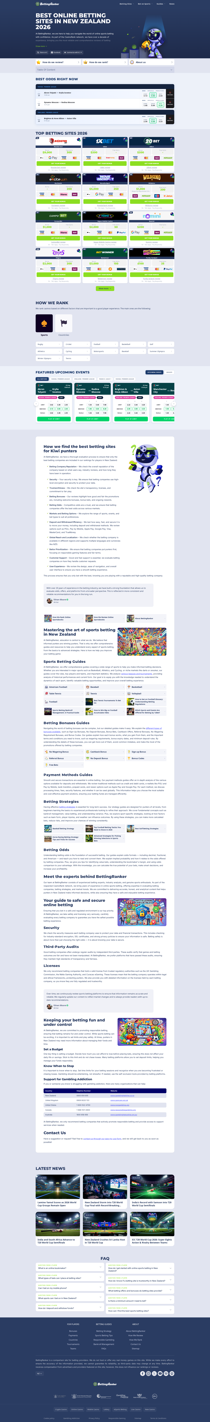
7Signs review (58, 278)
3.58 (135, 409)
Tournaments (73, 1344)
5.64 (97, 409)
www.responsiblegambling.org (123, 1110)
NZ (38, 1373)
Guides (160, 4)
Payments (73, 1335)
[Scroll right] (173, 403)
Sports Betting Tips (104, 1335)
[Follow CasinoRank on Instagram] (148, 1373)
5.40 (97, 405)
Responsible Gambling (104, 1339)
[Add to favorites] (39, 92)
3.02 (51, 405)
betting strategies (67, 807)
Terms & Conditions (158, 1418)
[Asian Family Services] (140, 1396)
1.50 (167, 409)
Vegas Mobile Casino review (105, 242)
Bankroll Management (104, 1344)
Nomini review (152, 242)
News (171, 4)
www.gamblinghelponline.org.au (123, 1115)
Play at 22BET (54, 419)
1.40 (90, 409)
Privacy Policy (94, 1418)
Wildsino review (151, 205)
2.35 (66, 405)
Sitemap (135, 1348)
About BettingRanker (135, 1331)
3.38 (58, 405)
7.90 (104, 405)
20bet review (152, 167)
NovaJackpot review (105, 205)
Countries (73, 1339)
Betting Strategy (103, 1331)
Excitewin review (58, 205)
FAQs (103, 1348)
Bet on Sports (144, 4)
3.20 (143, 405)
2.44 (66, 409)
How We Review (135, 1335)
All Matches (42, 379)
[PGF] (104, 1396)
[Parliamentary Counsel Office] (81, 1396)
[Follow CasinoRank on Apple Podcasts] (171, 1373)
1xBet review (105, 167)
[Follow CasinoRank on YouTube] (160, 1373)
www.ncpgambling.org (119, 1105)
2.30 (128, 409)
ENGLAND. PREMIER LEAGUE (84, 379)
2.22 (128, 405)
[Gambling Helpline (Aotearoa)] (122, 1396)
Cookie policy (49, 1418)
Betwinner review (105, 278)
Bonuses (73, 1331)
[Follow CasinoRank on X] (154, 1373)
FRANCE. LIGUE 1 (105, 379)
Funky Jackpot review (151, 278)
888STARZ (43, 409)
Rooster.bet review (58, 167)
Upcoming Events (154, 372)
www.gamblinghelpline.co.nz (122, 1096)
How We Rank (135, 1339)
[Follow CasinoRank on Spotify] (166, 1373)
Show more (103, 288)
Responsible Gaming (117, 1418)
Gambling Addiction (71, 1418)
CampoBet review (58, 242)
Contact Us (136, 1344)
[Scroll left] (36, 403)
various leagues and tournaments (136, 674)
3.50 (58, 409)
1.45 (167, 405)
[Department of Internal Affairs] (59, 1396)
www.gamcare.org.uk (119, 1100)
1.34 (90, 405)
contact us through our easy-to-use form (102, 1138)
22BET (43, 405)
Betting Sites (126, 4)
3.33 (143, 409)
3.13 (51, 409)
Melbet (42, 413)
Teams (73, 1348)
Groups (169, 372)
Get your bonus (58, 163)
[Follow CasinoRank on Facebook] (142, 1373)
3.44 (135, 405)
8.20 (104, 409)
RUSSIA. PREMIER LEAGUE (61, 379)
